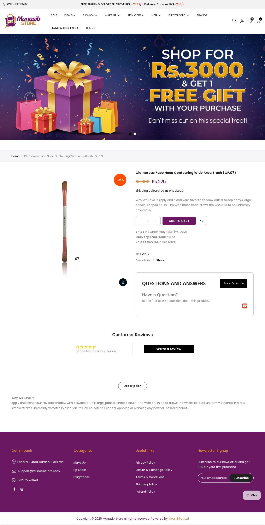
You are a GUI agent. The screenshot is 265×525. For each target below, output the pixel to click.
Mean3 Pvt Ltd (179, 518)
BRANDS (202, 15)
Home (15, 156)
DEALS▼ (70, 15)
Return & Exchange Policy (154, 470)
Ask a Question (233, 283)
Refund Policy (145, 492)
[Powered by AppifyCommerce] (244, 305)
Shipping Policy (146, 484)
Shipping (142, 191)
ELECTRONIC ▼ (179, 15)
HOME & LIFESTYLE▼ (65, 28)
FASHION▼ (90, 15)
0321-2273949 (17, 4)
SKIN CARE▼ (136, 15)
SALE (54, 15)
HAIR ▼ (156, 15)
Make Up (79, 462)
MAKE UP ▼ (112, 15)
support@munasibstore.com (39, 471)
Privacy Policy (145, 462)
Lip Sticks (79, 470)
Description (133, 386)
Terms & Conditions (150, 477)
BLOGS (90, 28)
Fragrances (81, 477)
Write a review (168, 349)
